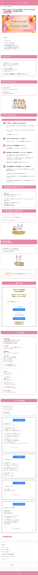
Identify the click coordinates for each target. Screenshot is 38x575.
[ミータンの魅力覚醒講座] (19, 2)
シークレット (5, 558)
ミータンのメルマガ (15, 494)
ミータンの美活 (5, 551)
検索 (12, 564)
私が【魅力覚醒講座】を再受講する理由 (12, 47)
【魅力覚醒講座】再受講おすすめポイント (12, 45)
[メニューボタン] (35, 2)
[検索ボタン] (2, 2)
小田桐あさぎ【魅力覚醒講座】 (7, 536)
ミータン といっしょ (15, 447)
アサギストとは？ (8, 40)
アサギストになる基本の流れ (10, 43)
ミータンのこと (5, 547)
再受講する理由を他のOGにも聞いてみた (12, 48)
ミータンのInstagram (15, 528)
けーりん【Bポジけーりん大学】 (9, 556)
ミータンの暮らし (6, 549)
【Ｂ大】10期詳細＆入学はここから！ (13, 301)
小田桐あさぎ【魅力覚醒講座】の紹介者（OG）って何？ (22, 273)
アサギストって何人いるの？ (10, 42)
